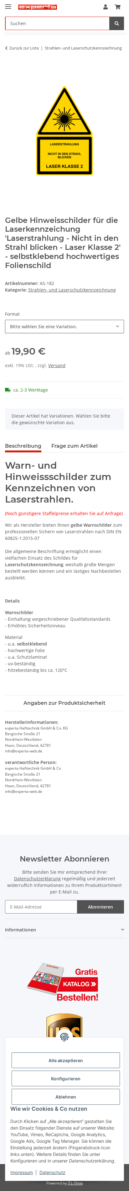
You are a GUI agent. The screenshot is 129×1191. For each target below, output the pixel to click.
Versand (56, 365)
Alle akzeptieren (66, 1060)
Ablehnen (65, 1096)
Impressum (21, 1172)
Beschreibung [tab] (23, 446)
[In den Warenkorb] (10, 67)
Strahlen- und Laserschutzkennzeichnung (72, 290)
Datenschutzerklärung (37, 879)
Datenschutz (52, 1172)
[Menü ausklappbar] (8, 4)
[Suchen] (117, 23)
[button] (105, 7)
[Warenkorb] (117, 7)
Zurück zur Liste (24, 48)
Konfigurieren (65, 1078)
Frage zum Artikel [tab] (74, 446)
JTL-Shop (75, 1183)
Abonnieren (100, 907)
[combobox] (64, 326)
